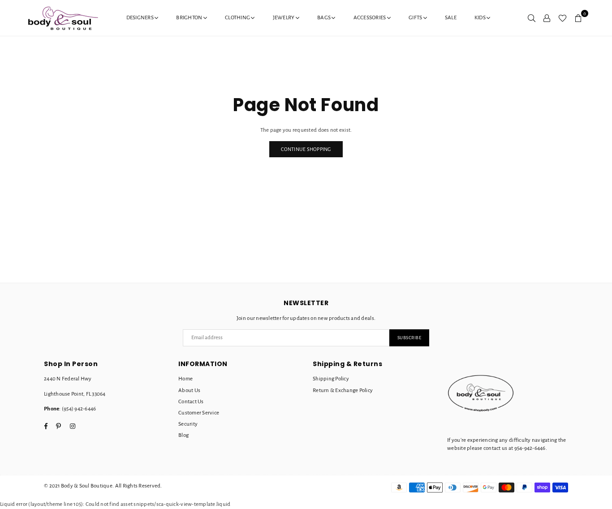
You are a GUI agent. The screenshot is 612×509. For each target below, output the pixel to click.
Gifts (416, 18)
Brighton (189, 18)
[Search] (531, 18)
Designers (140, 18)
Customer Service (198, 413)
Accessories (370, 18)
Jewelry (284, 18)
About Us (189, 390)
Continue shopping (306, 149)
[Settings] (546, 18)
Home (185, 379)
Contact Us (191, 402)
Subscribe (409, 337)
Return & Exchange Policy (343, 390)
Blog (183, 435)
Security (188, 424)
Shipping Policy (331, 379)
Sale (451, 18)
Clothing (238, 18)
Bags (324, 18)
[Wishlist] (562, 18)
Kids (480, 18)
